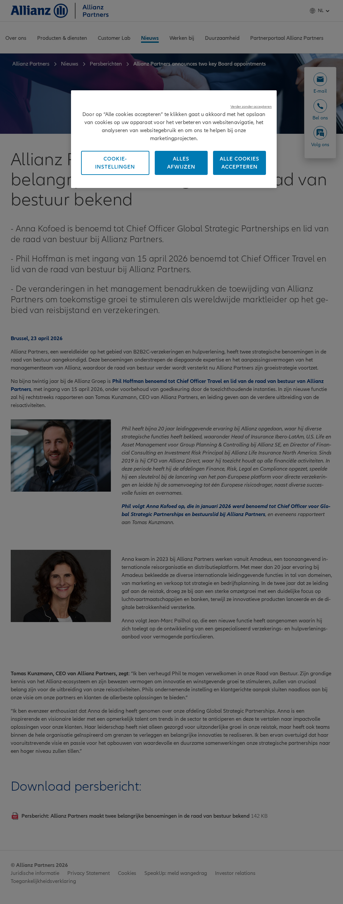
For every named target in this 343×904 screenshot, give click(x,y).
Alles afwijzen (181, 163)
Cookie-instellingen (115, 163)
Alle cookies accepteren (239, 163)
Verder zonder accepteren (251, 106)
